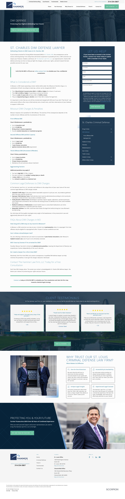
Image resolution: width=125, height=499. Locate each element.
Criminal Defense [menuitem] (80, 6)
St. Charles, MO (49, 54)
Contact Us (39, 468)
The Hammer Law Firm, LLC (44, 59)
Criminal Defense (41, 460)
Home (38, 457)
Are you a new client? (87, 80)
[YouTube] (99, 457)
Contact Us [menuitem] (98, 6)
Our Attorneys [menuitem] (58, 6)
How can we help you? (87, 85)
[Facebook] (89, 457)
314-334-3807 (113, 1)
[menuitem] (96, 129)
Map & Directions (59, 465)
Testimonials (54, 1)
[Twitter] (93, 457)
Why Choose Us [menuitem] (69, 6)
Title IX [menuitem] (90, 6)
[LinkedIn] (96, 457)
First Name (85, 63)
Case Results (46, 1)
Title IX (38, 463)
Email (84, 76)
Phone (84, 71)
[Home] (15, 5)
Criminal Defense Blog (34, 1)
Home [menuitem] (49, 6)
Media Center (63, 1)
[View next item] (65, 336)
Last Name (85, 67)
